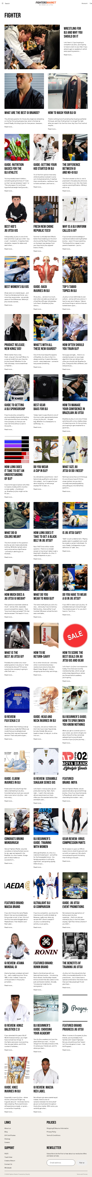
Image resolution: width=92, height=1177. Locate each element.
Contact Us (8, 1164)
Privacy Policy (51, 1132)
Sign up (81, 1163)
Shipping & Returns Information (58, 1128)
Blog (6, 1132)
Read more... (68, 55)
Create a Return (9, 1161)
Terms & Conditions (53, 1135)
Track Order (8, 1157)
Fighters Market (13, 1174)
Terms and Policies (82, 1174)
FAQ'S (6, 1154)
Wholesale (7, 1168)
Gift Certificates (9, 1135)
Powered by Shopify (24, 1174)
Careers (7, 1142)
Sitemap (7, 1139)
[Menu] (2, 3)
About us (7, 1128)
